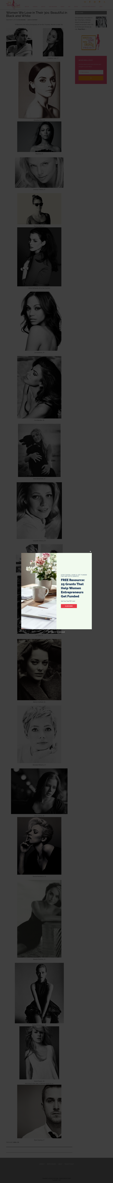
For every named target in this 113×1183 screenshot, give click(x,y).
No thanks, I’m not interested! (56, 632)
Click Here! (69, 606)
